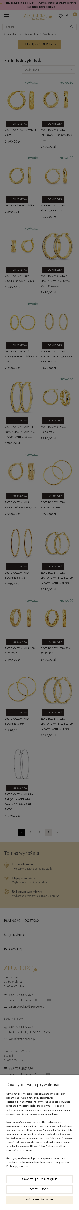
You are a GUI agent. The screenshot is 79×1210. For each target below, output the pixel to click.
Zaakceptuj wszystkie (39, 1199)
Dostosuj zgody (39, 1189)
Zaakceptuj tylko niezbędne (39, 1179)
